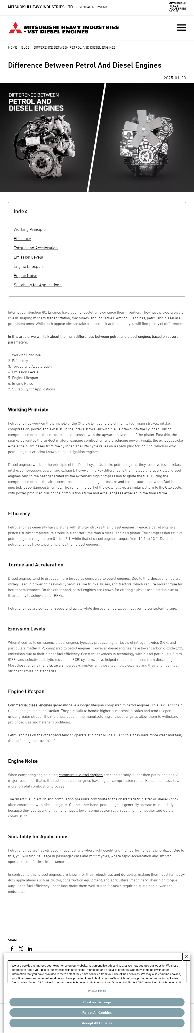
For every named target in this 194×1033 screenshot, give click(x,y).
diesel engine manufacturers (40, 665)
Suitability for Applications (38, 284)
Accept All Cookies (97, 1023)
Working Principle (30, 229)
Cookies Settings (97, 1002)
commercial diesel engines (81, 775)
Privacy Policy (97, 990)
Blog (25, 47)
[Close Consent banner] (186, 956)
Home (12, 47)
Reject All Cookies (97, 1012)
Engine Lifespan (28, 266)
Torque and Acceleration (36, 247)
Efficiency (22, 238)
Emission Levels (28, 257)
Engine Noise (25, 275)
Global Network (57, 7)
